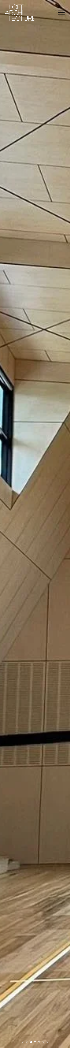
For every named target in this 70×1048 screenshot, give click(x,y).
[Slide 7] (47, 1042)
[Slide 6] (43, 1042)
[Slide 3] (31, 1042)
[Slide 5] (39, 1042)
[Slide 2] (27, 1042)
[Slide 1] (23, 1042)
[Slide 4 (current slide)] (35, 1042)
